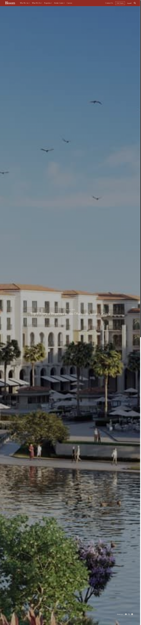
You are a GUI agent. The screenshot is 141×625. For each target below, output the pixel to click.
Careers (69, 3)
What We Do (36, 3)
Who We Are (24, 3)
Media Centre (58, 3)
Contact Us (109, 3)
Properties (47, 3)
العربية (129, 3)
